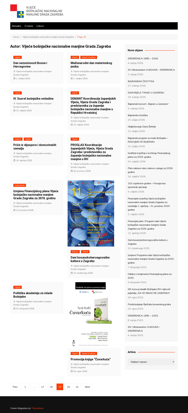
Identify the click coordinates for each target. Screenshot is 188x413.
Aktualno (16, 25)
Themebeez (37, 408)
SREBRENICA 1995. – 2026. (143, 58)
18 (51, 386)
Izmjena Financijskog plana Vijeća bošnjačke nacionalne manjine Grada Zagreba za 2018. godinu (35, 194)
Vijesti (17, 57)
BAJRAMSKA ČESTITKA (141, 81)
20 (68, 386)
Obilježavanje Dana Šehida (142, 126)
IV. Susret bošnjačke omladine (33, 98)
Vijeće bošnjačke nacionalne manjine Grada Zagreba (32, 73)
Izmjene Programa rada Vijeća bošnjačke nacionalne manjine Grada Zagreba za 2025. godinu (151, 259)
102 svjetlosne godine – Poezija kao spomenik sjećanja (147, 185)
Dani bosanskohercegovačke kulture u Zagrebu (90, 259)
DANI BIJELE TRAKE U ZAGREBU (146, 92)
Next (87, 386)
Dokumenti (20, 185)
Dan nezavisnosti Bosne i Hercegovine (30, 64)
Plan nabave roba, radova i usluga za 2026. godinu (150, 170)
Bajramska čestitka (138, 115)
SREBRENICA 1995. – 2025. (143, 315)
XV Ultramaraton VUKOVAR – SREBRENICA (151, 69)
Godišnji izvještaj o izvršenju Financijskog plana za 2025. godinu (149, 155)
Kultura (18, 139)
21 (77, 386)
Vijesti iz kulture (89, 57)
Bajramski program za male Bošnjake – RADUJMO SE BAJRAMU (148, 140)
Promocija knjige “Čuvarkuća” (91, 359)
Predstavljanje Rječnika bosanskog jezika (149, 304)
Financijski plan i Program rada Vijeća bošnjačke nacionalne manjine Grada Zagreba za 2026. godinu (147, 225)
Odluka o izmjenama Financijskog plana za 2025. (150, 275)
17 (42, 386)
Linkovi (40, 25)
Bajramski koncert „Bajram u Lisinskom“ (148, 103)
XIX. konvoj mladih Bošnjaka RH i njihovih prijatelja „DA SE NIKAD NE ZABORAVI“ (149, 291)
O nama (29, 25)
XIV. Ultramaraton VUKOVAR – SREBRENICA (144, 328)
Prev (15, 386)
